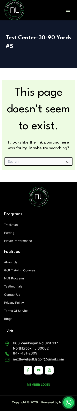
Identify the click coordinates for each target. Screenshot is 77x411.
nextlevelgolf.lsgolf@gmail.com (38, 359)
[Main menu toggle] (68, 10)
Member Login (38, 384)
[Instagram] (49, 370)
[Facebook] (28, 370)
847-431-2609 (25, 353)
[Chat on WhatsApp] (68, 402)
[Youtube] (38, 370)
